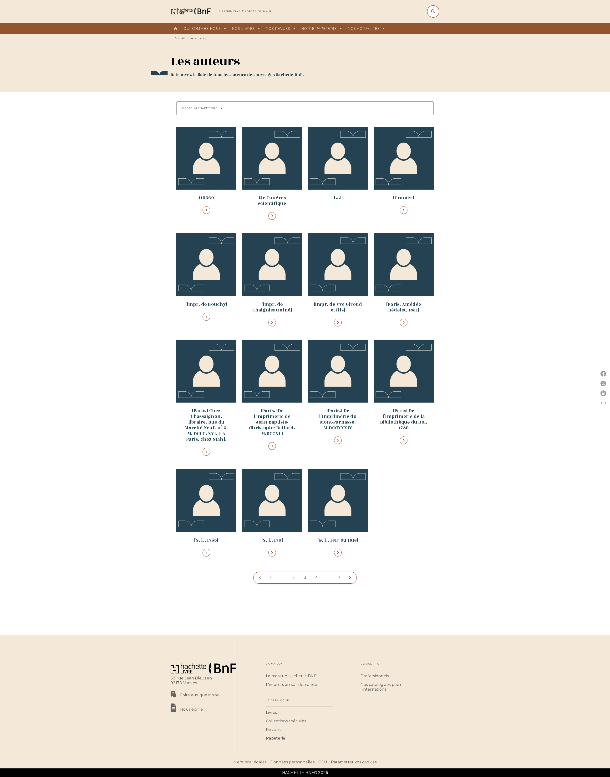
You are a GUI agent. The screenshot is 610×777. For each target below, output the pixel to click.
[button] (203, 108)
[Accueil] (191, 11)
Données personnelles (292, 762)
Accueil (179, 38)
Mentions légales (249, 762)
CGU (322, 762)
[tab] (176, 28)
